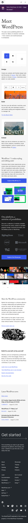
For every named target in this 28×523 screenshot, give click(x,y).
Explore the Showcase (14, 257)
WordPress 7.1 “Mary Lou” (9, 408)
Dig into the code (6, 376)
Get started (11, 435)
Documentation (5, 477)
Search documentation (7, 373)
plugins (14, 147)
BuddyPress (5, 495)
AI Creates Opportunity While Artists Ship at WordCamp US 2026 (13, 401)
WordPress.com (6, 487)
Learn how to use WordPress (9, 367)
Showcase (18, 462)
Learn (3, 475)
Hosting (3, 467)
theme (14, 77)
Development (5, 419)
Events (17, 477)
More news (4, 396)
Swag (17, 483)
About (3, 462)
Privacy (3, 470)
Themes (17, 464)
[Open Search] (21, 2)
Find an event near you (7, 326)
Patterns (17, 470)
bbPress (4, 493)
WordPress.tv (5, 483)
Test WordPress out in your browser (11, 370)
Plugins (17, 467)
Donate (17, 480)
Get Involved (18, 475)
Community (4, 404)
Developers (4, 480)
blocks (13, 75)
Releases (3, 411)
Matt (3, 490)
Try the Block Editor (7, 115)
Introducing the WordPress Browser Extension (10, 416)
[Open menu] (25, 2)
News (3, 464)
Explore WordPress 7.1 (14, 180)
